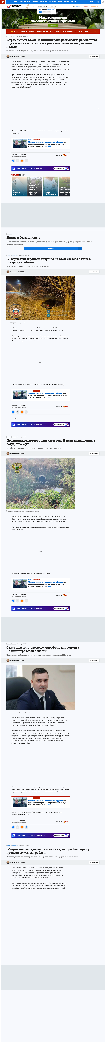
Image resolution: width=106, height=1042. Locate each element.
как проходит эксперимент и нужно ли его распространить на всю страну (47, 144)
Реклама (85, 6)
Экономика (52, 2)
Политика (35, 2)
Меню (2, 2)
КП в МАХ (48, 31)
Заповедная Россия (68, 31)
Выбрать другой (46, 11)
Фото (10, 2)
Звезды (66, 2)
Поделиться (95, 56)
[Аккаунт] (103, 2)
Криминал (17, 945)
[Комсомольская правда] (15, 6)
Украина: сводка (40, 31)
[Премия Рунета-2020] (30, 6)
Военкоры (32, 31)
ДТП (15, 418)
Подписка (94, 6)
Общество (43, 2)
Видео (16, 2)
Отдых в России (56, 31)
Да (40, 11)
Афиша (86, 31)
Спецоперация (25, 2)
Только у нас (24, 31)
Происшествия (79, 31)
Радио (78, 6)
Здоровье (74, 2)
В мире (60, 2)
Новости (16, 31)
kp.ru (66, 155)
